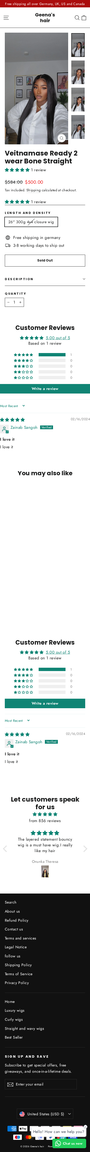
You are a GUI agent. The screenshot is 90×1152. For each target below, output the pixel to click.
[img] (12, 420)
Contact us (14, 929)
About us (12, 911)
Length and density (28, 213)
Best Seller (14, 1037)
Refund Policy (17, 920)
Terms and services (20, 938)
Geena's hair (45, 17)
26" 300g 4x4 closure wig (31, 222)
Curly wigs (14, 1019)
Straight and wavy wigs (24, 1028)
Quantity (15, 293)
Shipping (33, 190)
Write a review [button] (45, 388)
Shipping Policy (18, 965)
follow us (12, 956)
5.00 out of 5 (58, 338)
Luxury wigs (14, 1010)
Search (11, 902)
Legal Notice (16, 947)
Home (10, 1001)
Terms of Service (19, 974)
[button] (18, 170)
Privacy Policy (17, 982)
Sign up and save (27, 1056)
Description (19, 279)
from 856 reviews (45, 821)
